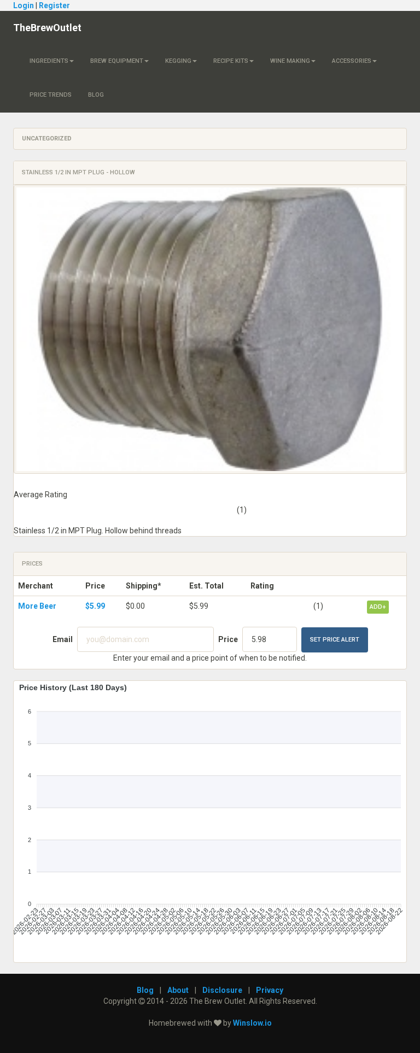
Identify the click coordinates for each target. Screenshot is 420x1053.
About (178, 990)
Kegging (178, 60)
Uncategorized (47, 138)
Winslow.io (252, 1023)
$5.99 (95, 606)
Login (23, 5)
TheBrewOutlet (47, 27)
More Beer (37, 606)
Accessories (351, 60)
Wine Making (290, 60)
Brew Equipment (116, 60)
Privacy (269, 990)
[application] (210, 817)
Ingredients (49, 60)
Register (54, 5)
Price (228, 639)
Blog (96, 94)
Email (62, 639)
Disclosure (222, 990)
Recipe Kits (230, 60)
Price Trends (51, 94)
